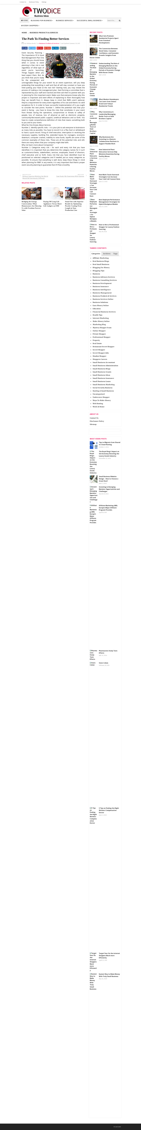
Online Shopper (99, 331)
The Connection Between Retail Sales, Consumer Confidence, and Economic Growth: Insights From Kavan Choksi (104, 53)
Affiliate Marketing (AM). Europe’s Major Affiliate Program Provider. (108, 508)
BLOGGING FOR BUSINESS (41, 20)
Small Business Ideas (101, 375)
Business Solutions (100, 302)
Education (97, 309)
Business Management (102, 293)
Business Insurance (101, 286)
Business (96, 274)
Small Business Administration (105, 366)
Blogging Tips (98, 271)
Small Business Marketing (104, 385)
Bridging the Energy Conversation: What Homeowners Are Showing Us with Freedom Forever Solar (31, 206)
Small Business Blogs (101, 369)
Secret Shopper (99, 350)
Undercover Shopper (101, 397)
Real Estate (97, 343)
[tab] (96, 253)
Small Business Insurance (103, 378)
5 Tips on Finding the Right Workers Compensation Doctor (109, 810)
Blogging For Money (101, 267)
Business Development (102, 283)
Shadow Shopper (99, 356)
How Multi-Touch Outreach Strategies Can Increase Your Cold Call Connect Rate (109, 177)
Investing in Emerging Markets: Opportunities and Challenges (109, 489)
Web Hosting (98, 403)
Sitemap (44, 2)
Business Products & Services (44, 33)
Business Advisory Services (104, 277)
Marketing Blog (99, 324)
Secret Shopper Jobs (101, 353)
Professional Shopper (101, 337)
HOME (25, 20)
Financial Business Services (104, 312)
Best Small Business (101, 264)
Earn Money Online (101, 305)
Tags (115, 254)
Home (24, 33)
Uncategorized (99, 394)
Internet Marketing (101, 318)
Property (96, 340)
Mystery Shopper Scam (102, 328)
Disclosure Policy (34, 2)
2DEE (119, 1127)
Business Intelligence (102, 290)
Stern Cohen (103, 663)
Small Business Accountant (104, 362)
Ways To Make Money (102, 400)
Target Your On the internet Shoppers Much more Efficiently (109, 955)
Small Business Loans (102, 381)
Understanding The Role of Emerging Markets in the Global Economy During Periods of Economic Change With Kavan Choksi (109, 68)
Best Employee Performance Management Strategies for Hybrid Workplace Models (109, 202)
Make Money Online (101, 321)
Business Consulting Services (105, 280)
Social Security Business (102, 388)
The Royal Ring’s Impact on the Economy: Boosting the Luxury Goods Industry (109, 454)
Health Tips (97, 315)
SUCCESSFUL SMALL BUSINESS (89, 20)
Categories (95, 254)
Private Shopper (99, 334)
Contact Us (23, 2)
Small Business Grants (102, 372)
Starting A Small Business (103, 391)
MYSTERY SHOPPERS (29, 26)
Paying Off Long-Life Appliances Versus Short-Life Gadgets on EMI (52, 204)
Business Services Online (103, 299)
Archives (106, 254)
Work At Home (98, 407)
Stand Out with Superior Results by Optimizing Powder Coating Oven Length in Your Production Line (74, 206)
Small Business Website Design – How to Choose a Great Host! (108, 479)
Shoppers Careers (100, 359)
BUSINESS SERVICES (64, 20)
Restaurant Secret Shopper (103, 347)
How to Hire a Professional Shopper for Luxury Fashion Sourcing (109, 227)
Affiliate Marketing (101, 258)
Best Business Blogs (101, 261)
